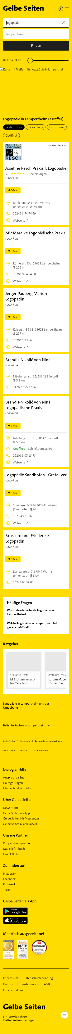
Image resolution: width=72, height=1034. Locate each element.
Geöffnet (11, 135)
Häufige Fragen (13, 783)
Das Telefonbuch (14, 849)
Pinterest (9, 884)
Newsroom (10, 808)
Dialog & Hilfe (14, 769)
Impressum (10, 978)
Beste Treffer (14, 127)
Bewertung (35, 127)
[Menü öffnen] (67, 8)
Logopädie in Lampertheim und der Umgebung (26, 706)
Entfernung (56, 127)
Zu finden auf (14, 865)
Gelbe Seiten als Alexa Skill (20, 824)
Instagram (10, 874)
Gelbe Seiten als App (16, 813)
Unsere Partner (15, 835)
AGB (47, 984)
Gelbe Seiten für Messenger (21, 818)
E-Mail (14, 190)
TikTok (7, 890)
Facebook (9, 879)
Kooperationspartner (17, 843)
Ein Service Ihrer (18, 1018)
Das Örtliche (11, 854)
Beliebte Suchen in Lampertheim (24, 725)
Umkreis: (12, 60)
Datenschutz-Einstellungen (21, 984)
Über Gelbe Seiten (18, 799)
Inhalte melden (13, 990)
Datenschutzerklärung (38, 978)
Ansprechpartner (14, 777)
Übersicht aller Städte (17, 788)
